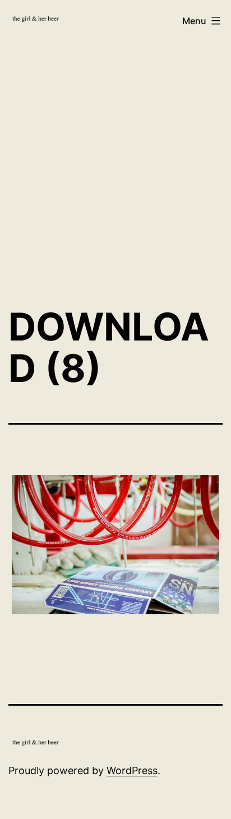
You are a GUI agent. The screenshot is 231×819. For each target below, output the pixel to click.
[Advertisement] (115, 167)
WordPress (132, 770)
